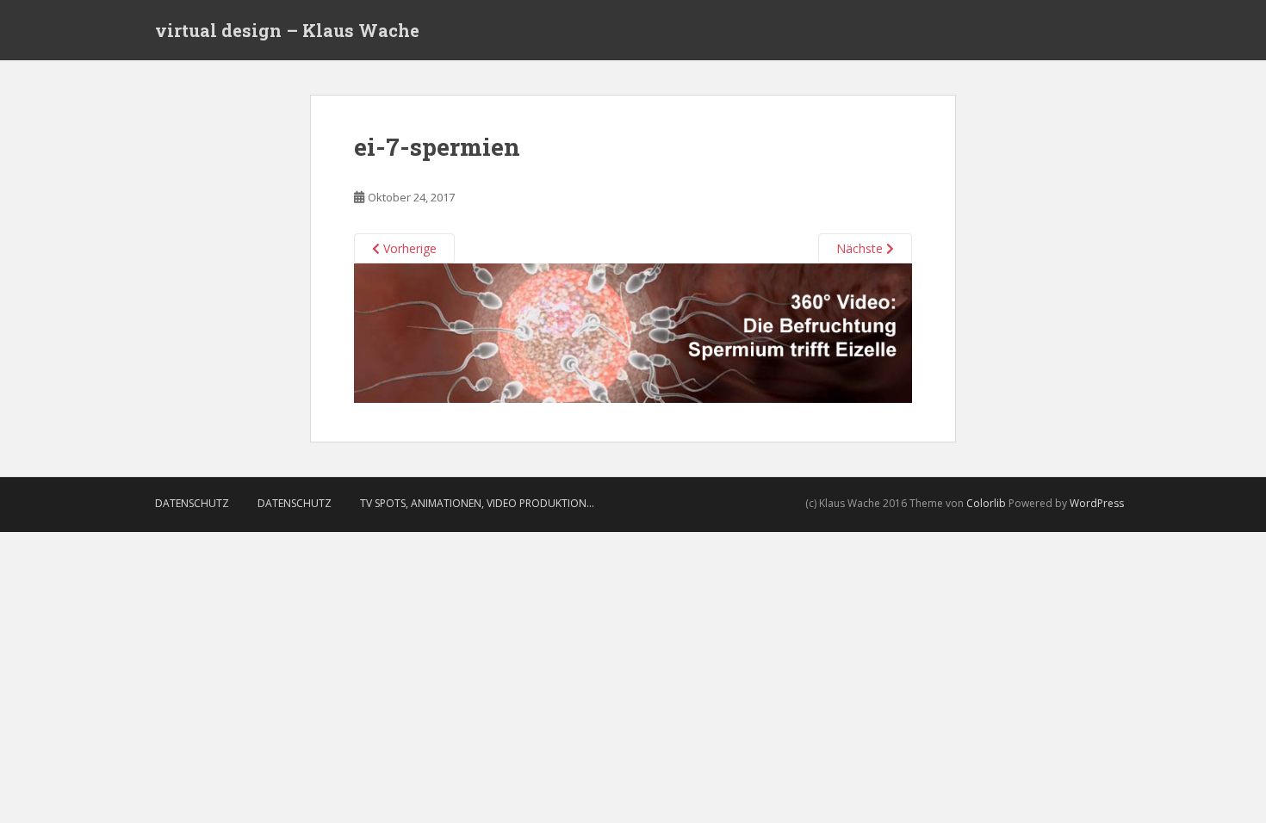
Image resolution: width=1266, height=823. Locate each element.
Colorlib (986, 503)
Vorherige (408, 248)
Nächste (861, 248)
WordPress (1097, 503)
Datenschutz (192, 503)
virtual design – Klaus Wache (287, 30)
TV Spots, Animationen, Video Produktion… (477, 503)
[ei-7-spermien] (633, 332)
